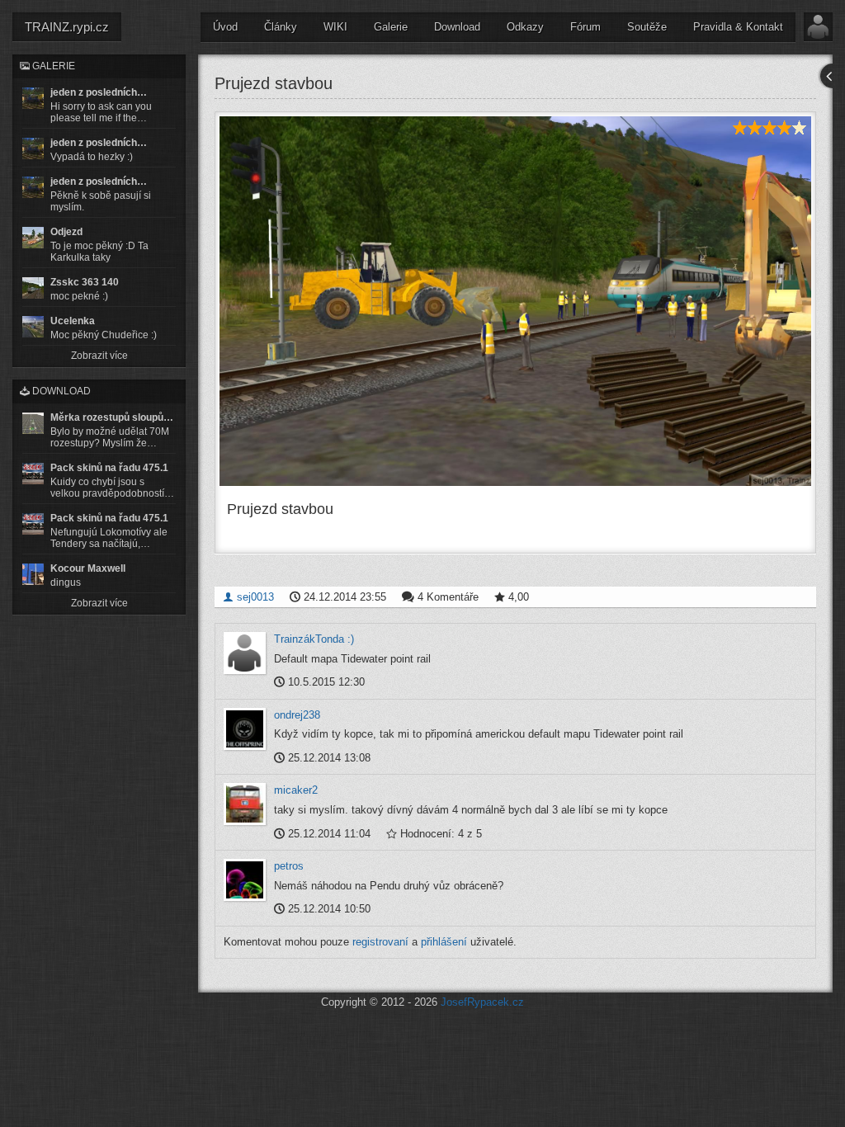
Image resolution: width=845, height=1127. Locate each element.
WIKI (335, 27)
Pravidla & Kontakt (738, 27)
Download (457, 27)
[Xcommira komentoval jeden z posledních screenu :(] (33, 187)
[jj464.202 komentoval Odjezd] (33, 237)
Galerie (391, 27)
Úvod (225, 27)
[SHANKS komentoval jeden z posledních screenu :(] (33, 98)
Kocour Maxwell (87, 568)
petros (289, 866)
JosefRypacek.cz (482, 1002)
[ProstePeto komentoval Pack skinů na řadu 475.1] (33, 524)
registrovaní (380, 942)
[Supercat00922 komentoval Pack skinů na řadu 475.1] (33, 473)
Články (280, 27)
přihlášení (444, 942)
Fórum (585, 27)
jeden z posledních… (98, 92)
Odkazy (525, 27)
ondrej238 (297, 715)
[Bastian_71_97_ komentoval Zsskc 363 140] (33, 288)
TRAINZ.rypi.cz (67, 27)
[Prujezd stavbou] (515, 301)
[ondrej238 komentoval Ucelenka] (33, 326)
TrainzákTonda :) (314, 639)
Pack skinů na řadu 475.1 (109, 468)
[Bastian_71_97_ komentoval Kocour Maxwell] (33, 574)
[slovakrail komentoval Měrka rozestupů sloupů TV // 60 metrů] (33, 423)
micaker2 (296, 790)
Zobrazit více (99, 356)
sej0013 (254, 597)
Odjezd (66, 232)
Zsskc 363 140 (84, 282)
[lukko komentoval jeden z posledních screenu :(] (33, 148)
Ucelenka (72, 321)
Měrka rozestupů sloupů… (111, 417)
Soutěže (647, 27)
